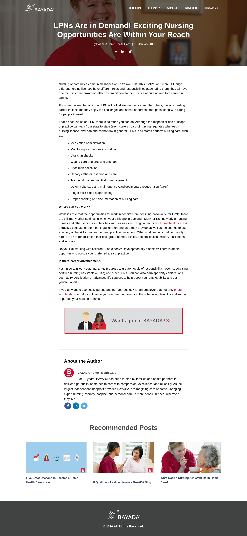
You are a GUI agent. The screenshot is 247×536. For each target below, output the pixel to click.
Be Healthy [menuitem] (154, 8)
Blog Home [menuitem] (135, 8)
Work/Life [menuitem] (173, 8)
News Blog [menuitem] (191, 8)
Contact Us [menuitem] (211, 8)
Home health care (172, 223)
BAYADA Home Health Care (113, 44)
